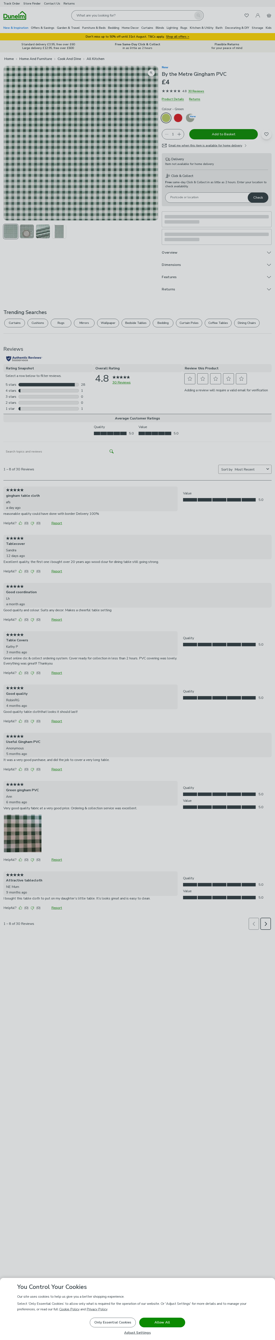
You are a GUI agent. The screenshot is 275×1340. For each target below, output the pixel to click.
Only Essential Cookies (112, 1322)
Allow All (162, 1322)
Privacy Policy (97, 1309)
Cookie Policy (69, 1309)
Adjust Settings (137, 1333)
